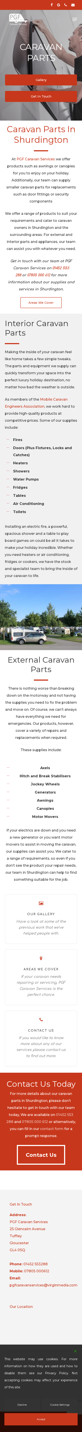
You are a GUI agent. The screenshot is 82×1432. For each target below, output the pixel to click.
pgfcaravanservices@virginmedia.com (43, 1285)
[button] (74, 19)
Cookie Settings (60, 1404)
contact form (51, 1129)
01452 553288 (35, 1264)
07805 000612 (36, 1271)
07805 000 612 (35, 1122)
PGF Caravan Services (36, 159)
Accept (41, 1419)
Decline (22, 1404)
